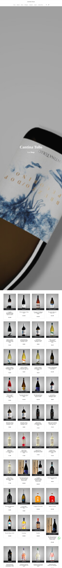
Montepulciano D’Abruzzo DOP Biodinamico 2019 (10, 565)
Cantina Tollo (40, 4)
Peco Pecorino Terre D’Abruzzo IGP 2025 (24, 395)
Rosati (22, 4)
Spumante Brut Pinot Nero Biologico (52, 565)
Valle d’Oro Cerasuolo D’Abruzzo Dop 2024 (24, 451)
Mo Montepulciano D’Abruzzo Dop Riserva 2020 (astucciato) (24, 479)
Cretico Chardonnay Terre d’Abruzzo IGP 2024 (52, 368)
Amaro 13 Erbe (52, 506)
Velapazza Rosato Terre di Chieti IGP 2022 (23, 565)
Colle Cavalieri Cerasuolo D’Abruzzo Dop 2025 (9, 396)
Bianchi (18, 4)
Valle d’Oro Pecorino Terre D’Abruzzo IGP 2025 (52, 451)
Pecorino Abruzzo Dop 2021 (52, 312)
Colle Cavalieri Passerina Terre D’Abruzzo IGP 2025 (38, 368)
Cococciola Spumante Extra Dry (24, 507)
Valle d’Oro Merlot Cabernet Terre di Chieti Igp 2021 (52, 423)
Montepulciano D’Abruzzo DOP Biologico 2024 (24, 340)
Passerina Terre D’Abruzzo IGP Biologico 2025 (9, 423)
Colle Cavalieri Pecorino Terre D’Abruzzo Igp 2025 (24, 368)
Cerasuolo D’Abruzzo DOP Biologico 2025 (52, 395)
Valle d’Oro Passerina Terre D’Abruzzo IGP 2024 (9, 479)
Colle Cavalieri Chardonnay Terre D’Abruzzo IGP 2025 (9, 368)
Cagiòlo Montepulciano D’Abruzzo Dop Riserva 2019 (9, 313)
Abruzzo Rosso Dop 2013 (23, 312)
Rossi (14, 4)
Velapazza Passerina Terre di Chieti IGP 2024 (38, 565)
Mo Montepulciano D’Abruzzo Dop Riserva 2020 (38, 395)
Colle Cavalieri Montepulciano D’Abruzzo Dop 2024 (9, 341)
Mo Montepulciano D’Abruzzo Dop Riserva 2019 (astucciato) (52, 538)
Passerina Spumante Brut (52, 478)
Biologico (26, 4)
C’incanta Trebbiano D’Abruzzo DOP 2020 (38, 312)
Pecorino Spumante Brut (9, 507)
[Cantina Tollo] (31, 1)
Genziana (24, 533)
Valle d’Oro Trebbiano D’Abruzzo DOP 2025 (10, 451)
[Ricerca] (46, 4)
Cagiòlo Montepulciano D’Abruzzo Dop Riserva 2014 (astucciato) (38, 479)
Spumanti (31, 4)
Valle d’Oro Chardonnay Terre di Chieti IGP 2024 (38, 451)
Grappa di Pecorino (38, 506)
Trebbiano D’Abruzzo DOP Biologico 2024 (38, 340)
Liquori (35, 4)
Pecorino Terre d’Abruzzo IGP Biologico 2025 (23, 423)
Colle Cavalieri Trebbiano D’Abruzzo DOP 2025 (52, 341)
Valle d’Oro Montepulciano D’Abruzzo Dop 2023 (38, 424)
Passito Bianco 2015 (9, 533)
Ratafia (38, 533)
